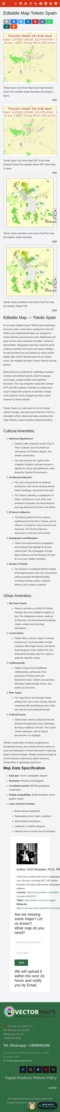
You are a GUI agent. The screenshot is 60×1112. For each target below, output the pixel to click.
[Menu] (3, 3)
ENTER (53, 1088)
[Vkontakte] (53, 1069)
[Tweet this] (21, 21)
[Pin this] (35, 21)
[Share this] (13, 21)
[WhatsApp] (15, 3)
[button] (47, 1105)
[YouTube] (40, 3)
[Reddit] (45, 3)
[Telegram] (55, 3)
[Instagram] (30, 3)
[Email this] (6, 21)
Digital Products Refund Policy (31, 1078)
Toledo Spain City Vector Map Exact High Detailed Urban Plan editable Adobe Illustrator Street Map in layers (28, 92)
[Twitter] (25, 3)
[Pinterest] (50, 3)
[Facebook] (20, 3)
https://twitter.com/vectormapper (40, 900)
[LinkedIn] (35, 3)
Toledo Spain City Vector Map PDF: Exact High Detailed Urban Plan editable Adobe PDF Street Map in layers (29, 164)
